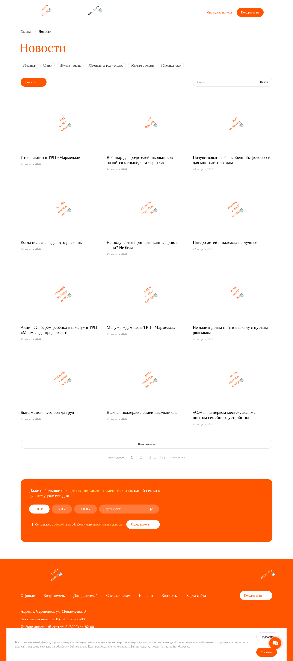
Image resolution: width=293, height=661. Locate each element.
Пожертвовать (250, 12)
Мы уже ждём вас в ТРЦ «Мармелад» (141, 327)
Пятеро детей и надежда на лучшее (225, 242)
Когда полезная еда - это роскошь (51, 242)
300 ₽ (39, 509)
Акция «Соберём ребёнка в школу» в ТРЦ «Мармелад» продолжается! (59, 330)
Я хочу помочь (140, 524)
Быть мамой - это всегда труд (47, 412)
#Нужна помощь (70, 65)
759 (162, 457)
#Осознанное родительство (105, 65)
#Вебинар (29, 65)
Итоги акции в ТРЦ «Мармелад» (50, 157)
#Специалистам (171, 65)
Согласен (266, 652)
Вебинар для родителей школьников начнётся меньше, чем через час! (140, 160)
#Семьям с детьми (142, 65)
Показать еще (146, 444)
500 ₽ (61, 509)
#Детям (47, 65)
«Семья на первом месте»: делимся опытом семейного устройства (225, 415)
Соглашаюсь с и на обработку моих (78, 524)
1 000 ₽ (85, 509)
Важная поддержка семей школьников (142, 412)
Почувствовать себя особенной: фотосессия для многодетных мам (232, 160)
